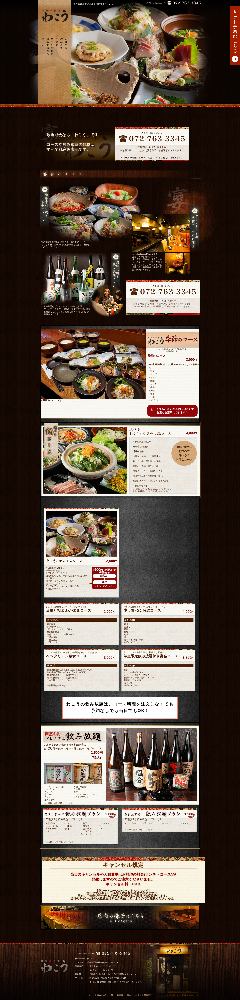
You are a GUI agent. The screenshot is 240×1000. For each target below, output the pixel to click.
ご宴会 (128, 995)
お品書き (137, 995)
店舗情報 (148, 995)
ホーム (91, 995)
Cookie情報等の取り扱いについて (183, 991)
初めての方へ (103, 995)
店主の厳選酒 (117, 995)
